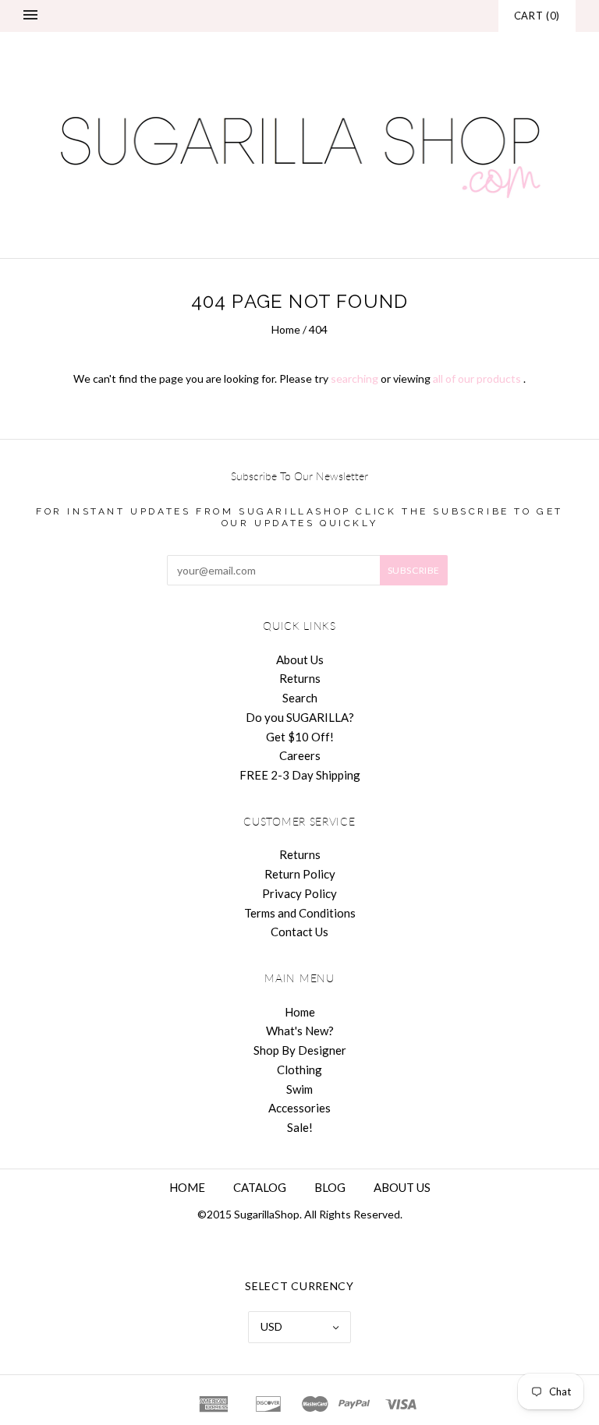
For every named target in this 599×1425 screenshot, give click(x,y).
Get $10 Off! (300, 737)
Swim (299, 1089)
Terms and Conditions (300, 913)
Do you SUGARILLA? (300, 717)
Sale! (300, 1127)
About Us (300, 659)
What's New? (300, 1031)
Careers (300, 755)
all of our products (477, 378)
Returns (300, 678)
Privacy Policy (299, 893)
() (537, 15)
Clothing (299, 1070)
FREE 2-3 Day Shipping (299, 775)
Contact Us (299, 932)
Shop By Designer (299, 1050)
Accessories (299, 1108)
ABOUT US (402, 1187)
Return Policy (299, 874)
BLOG (330, 1187)
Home (285, 329)
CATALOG (259, 1187)
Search (299, 698)
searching (354, 378)
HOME (187, 1187)
